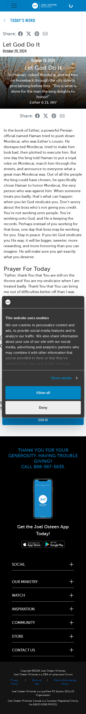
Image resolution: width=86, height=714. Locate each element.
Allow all (43, 393)
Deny (43, 408)
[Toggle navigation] (14, 5)
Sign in (43, 420)
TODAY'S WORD (22, 21)
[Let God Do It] (20, 33)
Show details (61, 378)
